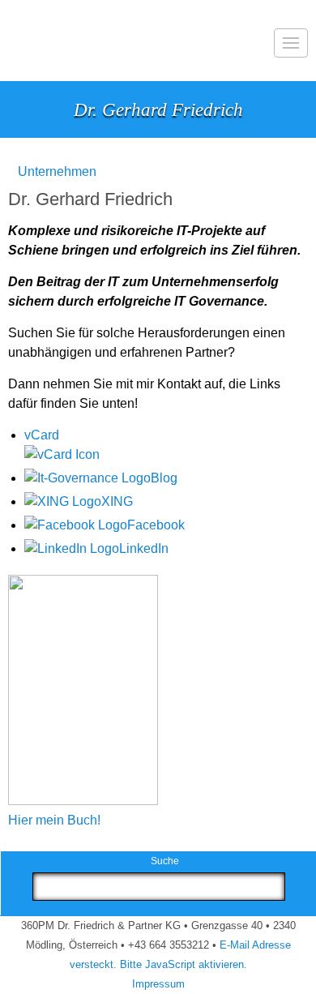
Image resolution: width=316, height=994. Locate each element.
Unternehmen (57, 171)
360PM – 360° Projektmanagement (50, 40)
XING (117, 501)
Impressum (158, 984)
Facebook (156, 525)
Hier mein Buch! (54, 820)
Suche (165, 861)
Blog (164, 478)
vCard (41, 435)
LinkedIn (144, 548)
